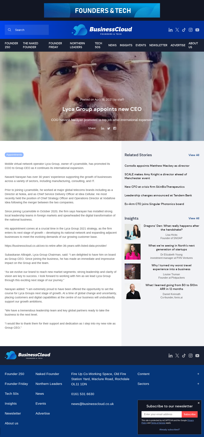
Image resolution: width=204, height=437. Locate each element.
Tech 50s (98, 45)
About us (193, 45)
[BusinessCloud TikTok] (184, 30)
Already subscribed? (169, 429)
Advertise (178, 45)
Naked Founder (47, 374)
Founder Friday (55, 45)
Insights (126, 45)
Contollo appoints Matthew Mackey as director (157, 166)
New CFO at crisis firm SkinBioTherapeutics (155, 187)
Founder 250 (11, 45)
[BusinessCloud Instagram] (191, 30)
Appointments (14, 154)
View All (194, 155)
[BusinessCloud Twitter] (177, 30)
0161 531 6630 (82, 394)
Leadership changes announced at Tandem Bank (158, 195)
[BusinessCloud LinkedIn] (170, 30)
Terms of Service (158, 423)
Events (141, 45)
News (112, 45)
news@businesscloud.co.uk (92, 404)
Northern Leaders (77, 45)
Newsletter (158, 45)
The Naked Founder (30, 45)
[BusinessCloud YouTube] (197, 30)
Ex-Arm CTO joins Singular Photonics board (154, 204)
